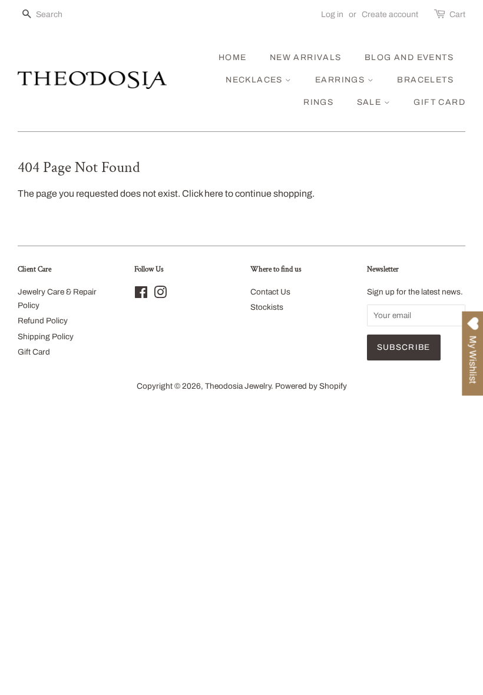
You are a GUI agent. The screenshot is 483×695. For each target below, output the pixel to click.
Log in (332, 14)
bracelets (425, 79)
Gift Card (34, 352)
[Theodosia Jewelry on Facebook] (141, 294)
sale (370, 102)
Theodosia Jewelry (238, 386)
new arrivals (306, 57)
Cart (457, 14)
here (213, 193)
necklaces (255, 79)
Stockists (266, 307)
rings (318, 102)
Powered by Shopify (311, 386)
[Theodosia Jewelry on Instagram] (160, 294)
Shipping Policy (46, 336)
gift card (439, 102)
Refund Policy (43, 320)
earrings (341, 79)
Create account (390, 14)
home (233, 57)
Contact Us (270, 291)
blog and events (409, 57)
